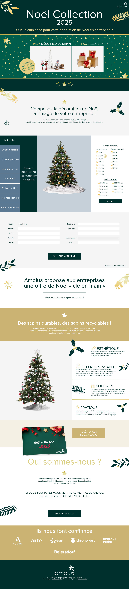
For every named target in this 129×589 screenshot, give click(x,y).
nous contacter (82, 579)
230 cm (101, 162)
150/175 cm (104, 186)
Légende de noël (10, 169)
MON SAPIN (28, 168)
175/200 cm (104, 189)
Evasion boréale (10, 150)
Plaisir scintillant (10, 188)
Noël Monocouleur (10, 198)
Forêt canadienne (10, 207)
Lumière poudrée (10, 159)
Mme (25, 224)
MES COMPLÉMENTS (29, 176)
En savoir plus (64, 513)
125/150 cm (104, 183)
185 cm (101, 156)
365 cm (101, 171)
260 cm (101, 165)
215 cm (100, 159)
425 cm (101, 174)
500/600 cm (118, 192)
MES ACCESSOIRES (28, 172)
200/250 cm (104, 192)
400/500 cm (118, 189)
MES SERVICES (28, 180)
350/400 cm (118, 186)
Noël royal (10, 179)
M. (21, 224)
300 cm (101, 168)
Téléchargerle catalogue (88, 433)
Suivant (110, 201)
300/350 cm (118, 183)
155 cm (100, 152)
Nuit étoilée (10, 140)
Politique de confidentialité (116, 266)
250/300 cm (104, 195)
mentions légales (57, 579)
